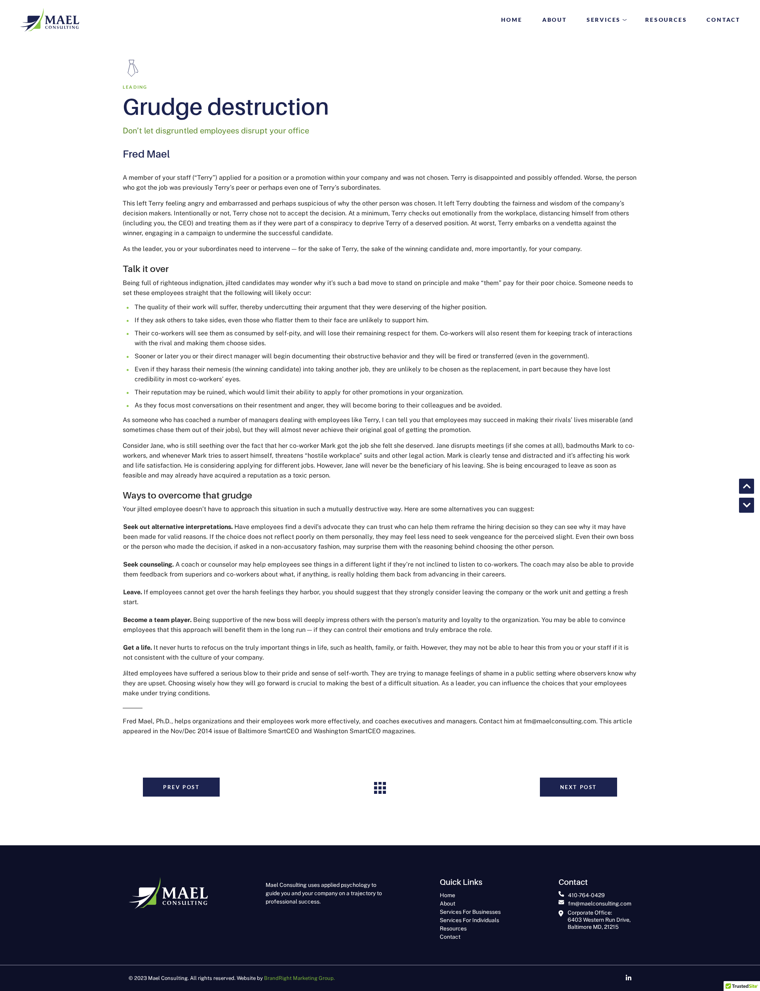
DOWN (746, 505)
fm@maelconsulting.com (599, 903)
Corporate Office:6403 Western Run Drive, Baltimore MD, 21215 (599, 919)
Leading (135, 86)
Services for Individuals (469, 920)
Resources (453, 928)
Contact (450, 937)
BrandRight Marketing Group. (299, 978)
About (447, 903)
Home (447, 895)
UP (746, 486)
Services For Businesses (470, 912)
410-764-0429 (586, 895)
